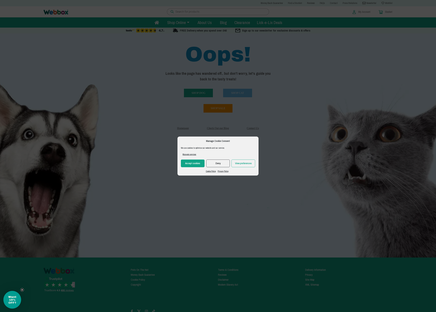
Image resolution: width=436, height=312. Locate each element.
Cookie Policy (211, 171)
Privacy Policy (223, 171)
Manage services (189, 154)
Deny (218, 163)
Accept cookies (192, 163)
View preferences (243, 163)
